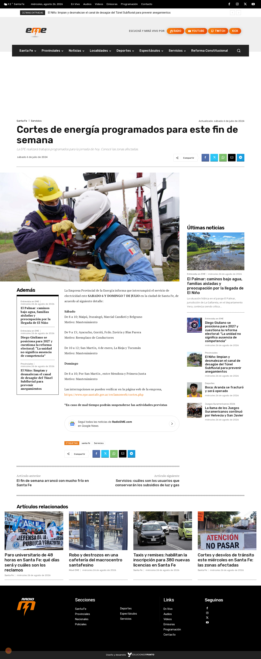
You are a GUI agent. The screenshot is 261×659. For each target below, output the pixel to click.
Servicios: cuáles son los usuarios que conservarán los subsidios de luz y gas (147, 483)
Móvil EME (74, 570)
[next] (238, 12)
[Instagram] (237, 4)
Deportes (209, 383)
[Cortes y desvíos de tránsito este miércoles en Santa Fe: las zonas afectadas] (227, 530)
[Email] (232, 158)
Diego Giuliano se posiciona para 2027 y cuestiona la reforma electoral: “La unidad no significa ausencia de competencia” (36, 346)
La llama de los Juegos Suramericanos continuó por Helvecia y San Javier (224, 411)
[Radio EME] (36, 30)
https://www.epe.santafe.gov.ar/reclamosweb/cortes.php (103, 394)
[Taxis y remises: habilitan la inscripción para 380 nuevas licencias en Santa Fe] (162, 530)
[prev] (232, 12)
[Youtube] (253, 4)
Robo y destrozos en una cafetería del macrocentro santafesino (95, 560)
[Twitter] (245, 4)
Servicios (36, 121)
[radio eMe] (43, 606)
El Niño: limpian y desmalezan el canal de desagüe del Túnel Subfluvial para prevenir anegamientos (37, 379)
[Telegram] (240, 158)
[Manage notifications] (8, 651)
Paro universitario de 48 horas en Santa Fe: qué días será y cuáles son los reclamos (32, 562)
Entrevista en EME (30, 302)
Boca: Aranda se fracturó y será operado (76, 12)
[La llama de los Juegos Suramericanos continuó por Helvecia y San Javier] (194, 410)
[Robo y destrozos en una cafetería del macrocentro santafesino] (98, 530)
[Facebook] (229, 4)
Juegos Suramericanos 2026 (220, 404)
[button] (238, 50)
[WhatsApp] (223, 158)
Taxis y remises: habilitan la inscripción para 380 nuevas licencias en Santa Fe (161, 560)
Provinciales (27, 364)
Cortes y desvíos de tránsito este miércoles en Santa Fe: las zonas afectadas (226, 560)
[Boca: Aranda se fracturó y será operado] (194, 389)
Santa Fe (22, 121)
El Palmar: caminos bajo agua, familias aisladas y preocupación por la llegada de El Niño (215, 286)
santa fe (86, 443)
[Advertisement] (130, 90)
